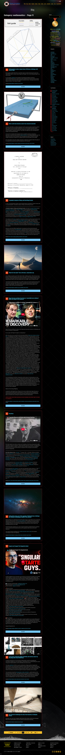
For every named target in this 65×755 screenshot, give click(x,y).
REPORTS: (27, 746)
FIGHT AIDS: (15, 746)
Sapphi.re (19, 751)
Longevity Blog (53, 140)
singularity (22, 628)
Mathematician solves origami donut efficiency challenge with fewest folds (23, 69)
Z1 (38, 223)
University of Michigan (25, 211)
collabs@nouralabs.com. (22, 583)
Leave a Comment (20, 83)
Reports (36, 3)
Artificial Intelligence (53, 30)
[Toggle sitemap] (58, 1)
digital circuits (30, 216)
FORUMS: (39, 747)
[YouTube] (58, 751)
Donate (42, 3)
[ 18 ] (8, 477)
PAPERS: (27, 747)
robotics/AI (19, 628)
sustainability (21, 287)
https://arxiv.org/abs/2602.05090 (22, 595)
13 (26, 732)
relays (26, 213)
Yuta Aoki (53, 112)
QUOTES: (51, 747)
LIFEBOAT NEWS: (28, 743)
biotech (57, 31)
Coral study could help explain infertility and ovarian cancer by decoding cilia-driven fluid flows (23, 657)
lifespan (51, 40)
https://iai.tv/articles (18, 373)
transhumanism (53, 45)
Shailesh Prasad (55, 97)
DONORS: (39, 744)
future (57, 35)
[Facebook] (52, 751)
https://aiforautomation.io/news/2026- (16, 598)
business (52, 77)
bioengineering (53, 70)
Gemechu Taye (54, 100)
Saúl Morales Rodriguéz (11, 83)
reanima (54, 41)
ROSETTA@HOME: (16, 747)
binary (14, 219)
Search (60, 17)
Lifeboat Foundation (10, 751)
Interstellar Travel (59, 37)
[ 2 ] (21, 210)
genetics (20, 401)
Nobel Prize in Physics (29, 458)
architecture (53, 63)
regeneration (52, 42)
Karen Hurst (54, 102)
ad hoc (9, 224)
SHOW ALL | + (52, 131)
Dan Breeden (9, 628)
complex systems (53, 80)
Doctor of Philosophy (29, 464)
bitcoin (56, 32)
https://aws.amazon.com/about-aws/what (17, 608)
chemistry (52, 78)
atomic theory (30, 459)
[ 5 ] (35, 216)
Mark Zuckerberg (53, 59)
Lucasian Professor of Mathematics (30, 456)
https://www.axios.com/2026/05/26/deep (17, 590)
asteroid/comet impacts (55, 64)
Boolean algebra (37, 211)
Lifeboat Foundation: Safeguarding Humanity (12, 4)
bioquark (54, 31)
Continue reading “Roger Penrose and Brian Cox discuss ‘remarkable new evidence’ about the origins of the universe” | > (23, 398)
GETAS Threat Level (7, 745)
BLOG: (26, 744)
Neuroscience (59, 40)
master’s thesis (34, 208)
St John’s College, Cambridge (17, 464)
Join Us (45, 3)
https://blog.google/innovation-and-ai (27, 591)
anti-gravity (52, 62)
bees (51, 68)
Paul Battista (54, 99)
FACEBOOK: (15, 743)
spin (30, 474)
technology (58, 43)
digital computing (22, 216)
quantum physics (27, 143)
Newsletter (48, 3)
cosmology (14, 401)
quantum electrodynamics (25, 454)
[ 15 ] (11, 471)
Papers (39, 3)
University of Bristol (19, 462)
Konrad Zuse (34, 223)
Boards (30, 3)
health (20, 679)
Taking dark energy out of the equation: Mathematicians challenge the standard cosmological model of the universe (24, 516)
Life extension (57, 39)
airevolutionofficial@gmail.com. (19, 584)
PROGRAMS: (51, 746)
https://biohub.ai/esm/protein (34, 596)
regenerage (57, 41)
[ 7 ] (39, 468)
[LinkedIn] (56, 751)
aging (51, 29)
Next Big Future (53, 142)
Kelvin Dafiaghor (10, 401)
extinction (55, 35)
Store (55, 3)
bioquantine (57, 30)
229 (31, 732)
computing (16, 143)
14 (28, 732)
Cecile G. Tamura (10, 236)
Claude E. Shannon (20, 209)
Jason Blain (54, 126)
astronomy (52, 65)
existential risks (52, 35)
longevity (55, 40)
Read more (23, 87)
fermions (17, 474)
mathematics (16, 83)
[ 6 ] (25, 232)
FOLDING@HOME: (40, 746)
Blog (27, 3)
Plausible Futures (53, 143)
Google (50, 36)
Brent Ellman (54, 122)
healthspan (56, 36)
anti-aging (58, 29)
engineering (17, 236)
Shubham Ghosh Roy (55, 93)
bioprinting (52, 73)
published (13, 77)
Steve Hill (53, 121)
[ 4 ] (33, 216)
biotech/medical (15, 480)
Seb (52, 124)
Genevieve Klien (54, 90)
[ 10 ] (34, 459)
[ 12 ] (28, 465)
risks (57, 42)
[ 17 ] (39, 475)
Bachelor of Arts (19, 463)
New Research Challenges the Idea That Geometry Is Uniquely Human (23, 715)
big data (52, 69)
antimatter (8, 470)
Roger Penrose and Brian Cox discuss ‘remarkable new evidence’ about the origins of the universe (24, 298)
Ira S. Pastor (54, 129)
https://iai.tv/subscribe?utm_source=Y (24, 368)
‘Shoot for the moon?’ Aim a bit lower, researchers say (21, 273)
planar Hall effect (24, 135)
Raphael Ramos (54, 117)
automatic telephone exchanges (20, 214)
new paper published (21, 520)
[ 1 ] (20, 210)
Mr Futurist (52, 141)
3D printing (52, 52)
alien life (52, 61)
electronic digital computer (22, 220)
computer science (10, 209)
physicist (11, 453)
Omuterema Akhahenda (54, 108)
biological (13, 628)
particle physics (23, 143)
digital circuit (21, 221)
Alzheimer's (54, 29)
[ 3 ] (6, 212)
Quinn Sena (54, 95)
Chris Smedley (54, 130)
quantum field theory (35, 454)
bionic (52, 72)
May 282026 (7, 546)
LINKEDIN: (39, 743)
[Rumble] (60, 751)
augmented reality (54, 66)
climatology (53, 79)
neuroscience (26, 401)
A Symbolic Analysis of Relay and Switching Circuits (21, 200)
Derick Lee (54, 113)
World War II (31, 222)
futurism (59, 35)
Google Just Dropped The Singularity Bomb (18, 546)
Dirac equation (15, 468)
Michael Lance (54, 125)
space (19, 287)
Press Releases (58, 3)
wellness (57, 45)
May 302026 (7, 200)
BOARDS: (51, 744)
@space (14, 585)
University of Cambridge (10, 457)
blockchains (53, 76)
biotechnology (52, 32)
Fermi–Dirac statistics (30, 473)
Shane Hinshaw (54, 116)
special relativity (13, 469)
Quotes (52, 3)
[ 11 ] (32, 463)
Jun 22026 (7, 70)
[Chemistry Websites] (55, 22)
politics (52, 41)
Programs (32, 3)
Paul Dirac (11, 414)
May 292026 (7, 299)
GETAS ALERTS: (52, 743)
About (25, 3)
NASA (57, 40)
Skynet (52, 58)
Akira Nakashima (18, 229)
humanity (60, 36)
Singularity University (54, 57)
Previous (11, 732)
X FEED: (15, 744)
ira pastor (52, 39)
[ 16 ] (13, 471)
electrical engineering (14, 222)
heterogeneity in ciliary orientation (22, 672)
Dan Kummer (54, 106)
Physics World (22, 476)
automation (53, 67)
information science (23, 480)
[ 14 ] (25, 470)
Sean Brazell (54, 120)
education (17, 401)
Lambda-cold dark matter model (25, 531)
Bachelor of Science (29, 462)
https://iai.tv (8, 373)
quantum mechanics (35, 453)
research (56, 42)
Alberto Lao (54, 115)
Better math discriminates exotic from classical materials (22, 124)
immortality (54, 37)
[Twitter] (54, 751)
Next (35, 732)
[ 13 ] (10, 470)
